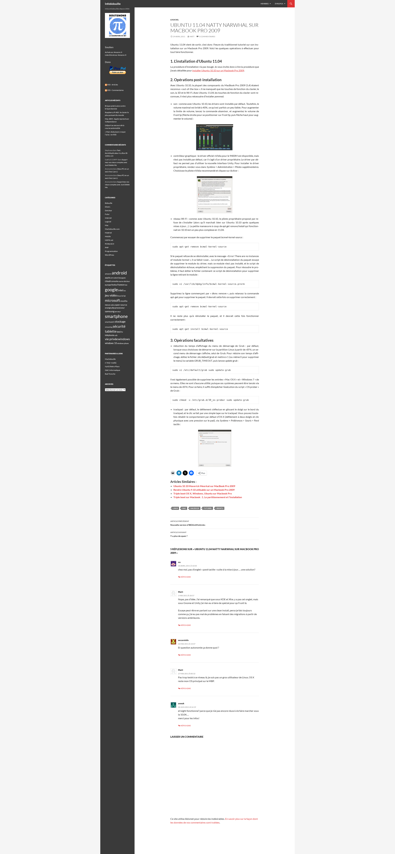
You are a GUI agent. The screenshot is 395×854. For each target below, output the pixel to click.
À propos (279, 4)
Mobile (108, 236)
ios (124, 290)
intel (120, 290)
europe (108, 285)
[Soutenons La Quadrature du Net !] (117, 25)
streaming (108, 327)
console (114, 281)
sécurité (119, 326)
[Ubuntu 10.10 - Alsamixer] (214, 137)
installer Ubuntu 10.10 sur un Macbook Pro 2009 (218, 70)
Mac (106, 225)
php (113, 308)
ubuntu (219, 508)
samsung (109, 311)
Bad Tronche (110, 374)
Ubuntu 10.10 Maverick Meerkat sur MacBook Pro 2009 (204, 486)
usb (115, 335)
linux (175, 508)
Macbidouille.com (112, 229)
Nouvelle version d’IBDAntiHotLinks (187, 523)
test (119, 331)
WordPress (109, 255)
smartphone (116, 316)
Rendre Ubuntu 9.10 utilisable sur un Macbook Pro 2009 (204, 489)
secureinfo (183, 640)
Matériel (108, 233)
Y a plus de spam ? (178, 534)
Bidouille (108, 203)
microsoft (112, 300)
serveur (118, 311)
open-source (121, 304)
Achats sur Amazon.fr (113, 52)
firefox (114, 285)
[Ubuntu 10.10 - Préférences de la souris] (214, 448)
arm (112, 278)
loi (122, 296)
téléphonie (109, 335)
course (120, 281)
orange (108, 308)
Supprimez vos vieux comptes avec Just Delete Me (116, 162)
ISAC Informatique (112, 370)
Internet (108, 218)
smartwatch (109, 322)
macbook (194, 508)
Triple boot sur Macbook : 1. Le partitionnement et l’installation (207, 497)
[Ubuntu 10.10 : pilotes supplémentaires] (214, 194)
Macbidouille (110, 359)
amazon (108, 274)
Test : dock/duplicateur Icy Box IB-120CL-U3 (116, 153)
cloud (107, 281)
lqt (125, 296)
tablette (110, 331)
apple (107, 277)
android (119, 272)
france (120, 284)
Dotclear (108, 210)
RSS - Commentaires (115, 90)
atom (116, 278)
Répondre (186, 577)
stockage (120, 321)
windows (124, 339)
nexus (107, 305)
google (111, 289)
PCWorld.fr (109, 244)
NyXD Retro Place (112, 366)
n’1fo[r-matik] (110, 363)
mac (184, 508)
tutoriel (208, 508)
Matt (191, 36)
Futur (107, 214)
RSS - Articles (112, 84)
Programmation (111, 251)
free (125, 285)
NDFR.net (109, 240)
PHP (106, 247)
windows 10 (111, 343)
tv (122, 332)
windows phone (123, 343)
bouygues (122, 278)
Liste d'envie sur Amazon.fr (116, 55)
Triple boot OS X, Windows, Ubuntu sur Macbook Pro (202, 493)
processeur (120, 308)
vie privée (111, 339)
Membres (265, 4)
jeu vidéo (111, 295)
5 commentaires (207, 36)
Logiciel (174, 20)
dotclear (127, 281)
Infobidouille (113, 3)
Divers (107, 207)
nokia (112, 305)
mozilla (123, 301)
